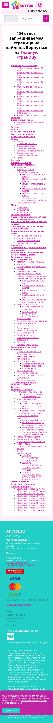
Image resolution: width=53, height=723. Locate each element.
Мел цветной (23, 209)
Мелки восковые (25, 212)
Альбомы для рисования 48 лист (30, 106)
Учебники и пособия (22, 389)
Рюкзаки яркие (29, 368)
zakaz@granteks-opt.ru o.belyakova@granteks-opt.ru (20, 563)
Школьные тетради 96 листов (31, 507)
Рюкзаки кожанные (31, 365)
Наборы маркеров (25, 169)
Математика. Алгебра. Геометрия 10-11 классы (34, 423)
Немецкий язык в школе (28, 436)
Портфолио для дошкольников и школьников (28, 248)
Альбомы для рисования (24, 65)
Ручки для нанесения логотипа (32, 321)
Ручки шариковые (25, 332)
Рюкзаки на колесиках (27, 372)
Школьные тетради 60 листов (31, 503)
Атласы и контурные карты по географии (32, 404)
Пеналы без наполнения (29, 235)
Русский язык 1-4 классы (34, 446)
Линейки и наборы (21, 162)
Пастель (21, 157)
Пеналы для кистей (26, 238)
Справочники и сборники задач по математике (34, 433)
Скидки (9, 611)
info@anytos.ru (21, 681)
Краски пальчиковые (27, 155)
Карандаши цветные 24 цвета (34, 291)
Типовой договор (15, 614)
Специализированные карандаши (28, 338)
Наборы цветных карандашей (31, 278)
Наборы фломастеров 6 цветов (33, 194)
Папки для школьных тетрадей (27, 231)
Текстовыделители (26, 202)
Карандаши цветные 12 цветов (34, 281)
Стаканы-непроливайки (23, 382)
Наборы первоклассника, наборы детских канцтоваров (28, 218)
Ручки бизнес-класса (27, 304)
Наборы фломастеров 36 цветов (34, 189)
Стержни (21, 342)
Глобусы (15, 117)
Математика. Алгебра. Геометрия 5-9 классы (33, 428)
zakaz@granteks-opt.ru (18, 604)
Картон (14, 129)
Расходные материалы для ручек (33, 307)
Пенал (14, 233)
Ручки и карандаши (21, 259)
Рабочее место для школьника (27, 252)
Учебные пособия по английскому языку (32, 395)
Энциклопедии (24, 453)
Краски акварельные (27, 143)
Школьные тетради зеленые (30, 510)
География (22, 401)
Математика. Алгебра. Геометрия (27, 416)
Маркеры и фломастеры (23, 164)
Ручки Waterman (30, 316)
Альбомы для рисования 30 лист (30, 92)
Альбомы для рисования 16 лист (30, 78)
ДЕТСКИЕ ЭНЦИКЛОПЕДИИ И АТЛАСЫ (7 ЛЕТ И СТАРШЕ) (31, 466)
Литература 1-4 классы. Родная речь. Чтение (33, 411)
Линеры (21, 268)
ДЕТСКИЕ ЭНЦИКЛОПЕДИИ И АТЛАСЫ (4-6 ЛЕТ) (31, 458)
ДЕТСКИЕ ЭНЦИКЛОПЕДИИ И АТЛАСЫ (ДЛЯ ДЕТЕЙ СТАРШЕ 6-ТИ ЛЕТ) (32, 476)
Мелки (14, 205)
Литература (22, 408)
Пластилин (16, 245)
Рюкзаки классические (33, 363)
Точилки (15, 387)
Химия (20, 451)
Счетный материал (21, 384)
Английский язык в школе (29, 391)
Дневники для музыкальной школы (30, 123)
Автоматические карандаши (30, 261)
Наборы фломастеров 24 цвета (34, 185)
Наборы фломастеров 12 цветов (34, 175)
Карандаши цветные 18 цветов (34, 286)
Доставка (11, 625)
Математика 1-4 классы (33, 420)
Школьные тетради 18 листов (31, 491)
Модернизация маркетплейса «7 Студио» (28, 642)
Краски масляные (25, 153)
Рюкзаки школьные (26, 380)
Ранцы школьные (25, 354)
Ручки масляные (25, 325)
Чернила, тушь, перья (27, 344)
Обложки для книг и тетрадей (27, 226)
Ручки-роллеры (24, 335)
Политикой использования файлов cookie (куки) (24, 701)
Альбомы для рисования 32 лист (30, 97)
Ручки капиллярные (26, 323)
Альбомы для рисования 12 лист (30, 73)
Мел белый (22, 207)
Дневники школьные (22, 120)
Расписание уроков (21, 257)
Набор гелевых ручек (27, 271)
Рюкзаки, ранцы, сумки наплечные (23, 348)
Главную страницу (28, 55)
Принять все (11, 710)
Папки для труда (19, 228)
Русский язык (23, 443)
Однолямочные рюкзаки (29, 351)
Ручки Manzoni (29, 311)
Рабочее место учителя (23, 254)
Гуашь (20, 141)
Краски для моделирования (30, 150)
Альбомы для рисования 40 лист (30, 102)
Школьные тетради (21, 486)
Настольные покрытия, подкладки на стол (29, 222)
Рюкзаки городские (26, 361)
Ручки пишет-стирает (27, 330)
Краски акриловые (26, 146)
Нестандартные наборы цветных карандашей (34, 300)
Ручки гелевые (24, 318)
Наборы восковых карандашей (32, 276)
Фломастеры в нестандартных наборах (34, 199)
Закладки (16, 127)
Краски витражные (26, 148)
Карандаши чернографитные (31, 266)
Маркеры (21, 167)
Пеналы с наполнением (28, 240)
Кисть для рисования (22, 134)
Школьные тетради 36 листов (31, 496)
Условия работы (15, 618)
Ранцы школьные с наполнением (26, 357)
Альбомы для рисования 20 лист (30, 83)
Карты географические (23, 131)
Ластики (15, 160)
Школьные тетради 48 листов (31, 500)
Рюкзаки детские (25, 370)
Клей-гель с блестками (23, 136)
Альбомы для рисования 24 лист (30, 88)
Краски (14, 139)
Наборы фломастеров (27, 172)
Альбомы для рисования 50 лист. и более (30, 111)
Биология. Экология (26, 399)
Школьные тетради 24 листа (30, 493)
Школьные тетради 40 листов (31, 498)
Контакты (11, 621)
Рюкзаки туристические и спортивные (29, 376)
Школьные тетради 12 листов (31, 488)
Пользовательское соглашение (21, 548)
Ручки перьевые (25, 328)
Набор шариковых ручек (29, 273)
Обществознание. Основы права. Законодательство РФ (31, 440)
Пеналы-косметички (26, 243)
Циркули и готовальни (23, 484)
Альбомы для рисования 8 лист (32, 115)
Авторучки (22, 264)
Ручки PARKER (29, 314)
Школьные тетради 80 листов (31, 505)
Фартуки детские (20, 481)
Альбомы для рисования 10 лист (30, 69)
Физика (20, 448)
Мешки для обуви (20, 214)
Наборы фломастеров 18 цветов (34, 180)
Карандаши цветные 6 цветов (33, 296)
